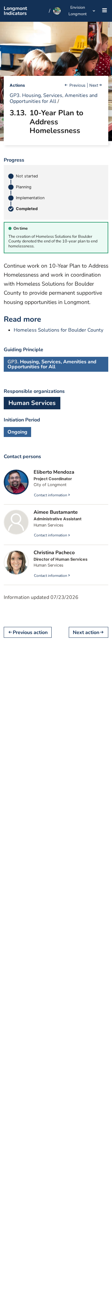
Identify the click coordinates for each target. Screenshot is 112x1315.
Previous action (30, 632)
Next (93, 85)
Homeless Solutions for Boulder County (58, 330)
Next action (86, 632)
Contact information (50, 495)
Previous (77, 85)
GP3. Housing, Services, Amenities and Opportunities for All (53, 98)
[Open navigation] (103, 11)
